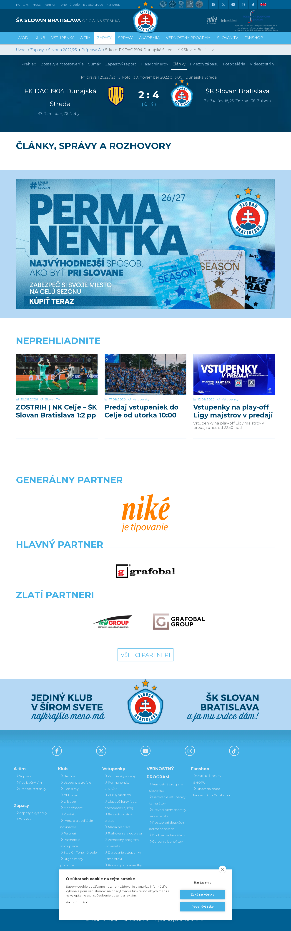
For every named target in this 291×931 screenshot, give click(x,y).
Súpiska (25, 776)
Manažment (73, 808)
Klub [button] (40, 38)
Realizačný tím (30, 782)
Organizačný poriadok (71, 862)
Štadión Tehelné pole (80, 852)
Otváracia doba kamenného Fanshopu (211, 792)
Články (179, 64)
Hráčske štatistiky (32, 789)
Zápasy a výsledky (33, 813)
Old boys (70, 795)
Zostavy (62, 64)
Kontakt (69, 814)
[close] (222, 869)
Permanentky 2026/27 (117, 785)
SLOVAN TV (227, 38)
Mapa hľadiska (119, 827)
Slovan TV (52, 399)
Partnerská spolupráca (70, 843)
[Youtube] (233, 4)
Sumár (94, 64)
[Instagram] (243, 4)
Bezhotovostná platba (118, 817)
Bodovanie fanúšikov (168, 835)
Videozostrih (262, 64)
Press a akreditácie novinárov (76, 824)
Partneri (69, 833)
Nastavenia (203, 882)
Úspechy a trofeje (77, 782)
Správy (125, 38)
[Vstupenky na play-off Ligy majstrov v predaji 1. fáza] (234, 374)
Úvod (22, 38)
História (69, 776)
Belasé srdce (93, 4)
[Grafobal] (146, 571)
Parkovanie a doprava (125, 833)
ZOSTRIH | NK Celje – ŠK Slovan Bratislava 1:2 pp (56, 411)
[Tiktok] (253, 4)
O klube (69, 801)
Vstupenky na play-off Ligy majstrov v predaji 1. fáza (233, 411)
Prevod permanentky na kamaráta (123, 868)
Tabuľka (25, 819)
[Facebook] (213, 4)
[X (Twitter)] (223, 4)
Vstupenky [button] (62, 38)
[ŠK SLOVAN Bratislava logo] (145, 17)
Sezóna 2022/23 (62, 50)
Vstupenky (141, 399)
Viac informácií (77, 902)
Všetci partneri (145, 655)
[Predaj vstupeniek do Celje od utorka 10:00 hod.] (145, 374)
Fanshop (113, 4)
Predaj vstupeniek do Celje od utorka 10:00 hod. (141, 411)
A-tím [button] (85, 38)
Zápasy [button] (104, 38)
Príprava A (91, 50)
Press (36, 4)
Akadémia (149, 38)
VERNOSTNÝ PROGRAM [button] (188, 38)
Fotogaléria (234, 64)
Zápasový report (120, 64)
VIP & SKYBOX (119, 795)
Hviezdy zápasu (204, 64)
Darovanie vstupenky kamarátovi (123, 855)
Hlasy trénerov (154, 64)
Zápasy (37, 50)
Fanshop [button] (253, 38)
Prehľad (28, 64)
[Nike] (145, 514)
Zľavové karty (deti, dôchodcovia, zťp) (121, 804)
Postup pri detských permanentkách (166, 825)
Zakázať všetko (203, 894)
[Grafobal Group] (179, 622)
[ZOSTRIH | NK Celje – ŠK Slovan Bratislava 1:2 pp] (57, 374)
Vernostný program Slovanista (122, 843)
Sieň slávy (70, 789)
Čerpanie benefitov (167, 841)
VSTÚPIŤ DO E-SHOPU (207, 779)
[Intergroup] (112, 622)
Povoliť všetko (203, 906)
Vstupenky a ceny (121, 776)
